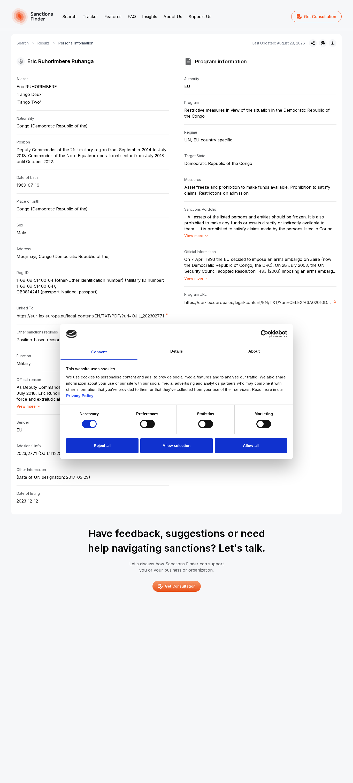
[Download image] (332, 43)
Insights (149, 16)
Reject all (102, 445)
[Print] (323, 43)
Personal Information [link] (75, 43)
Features (112, 16)
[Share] (313, 43)
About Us (172, 16)
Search (69, 16)
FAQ (132, 16)
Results (43, 43)
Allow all (251, 445)
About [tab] (254, 351)
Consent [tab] (99, 351)
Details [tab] (176, 351)
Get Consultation (320, 16)
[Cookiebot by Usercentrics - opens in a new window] (264, 334)
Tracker (90, 16)
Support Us (199, 16)
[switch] (147, 424)
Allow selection (177, 445)
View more (26, 406)
